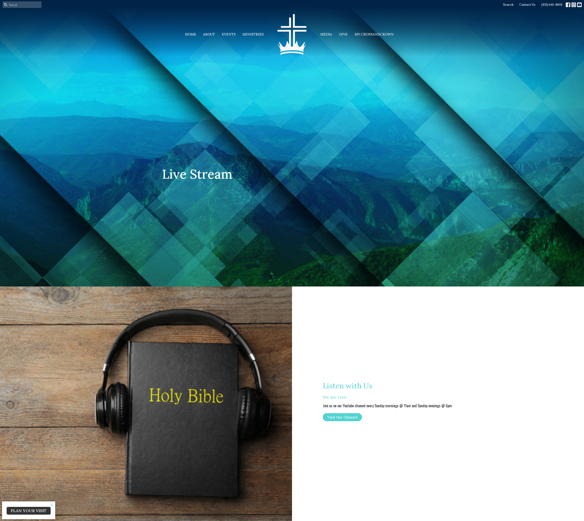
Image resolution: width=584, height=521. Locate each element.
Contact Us (527, 5)
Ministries (253, 34)
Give (343, 34)
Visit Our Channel (342, 417)
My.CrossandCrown (374, 34)
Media (326, 34)
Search (508, 5)
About (209, 34)
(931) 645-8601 (551, 5)
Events (229, 34)
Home (190, 34)
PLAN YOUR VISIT (29, 510)
